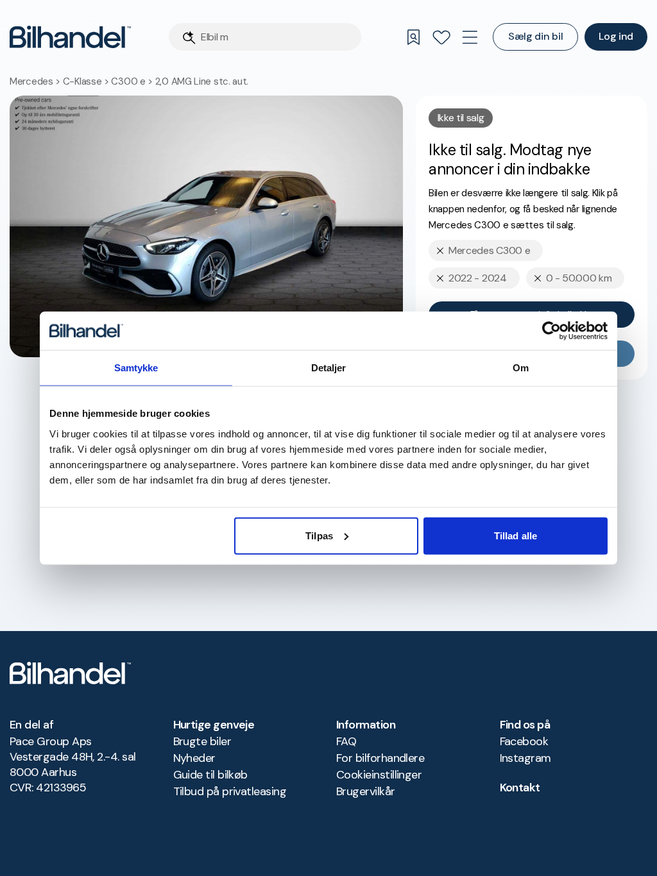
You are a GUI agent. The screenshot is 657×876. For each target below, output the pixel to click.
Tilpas (319, 535)
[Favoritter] (441, 37)
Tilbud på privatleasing (230, 791)
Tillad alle (515, 535)
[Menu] (470, 37)
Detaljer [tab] (328, 367)
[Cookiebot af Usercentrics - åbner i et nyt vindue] (551, 331)
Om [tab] (521, 367)
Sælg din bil (535, 36)
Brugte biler (202, 741)
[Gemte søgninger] (413, 37)
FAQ (346, 741)
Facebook (524, 741)
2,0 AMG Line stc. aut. (201, 81)
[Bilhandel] (70, 37)
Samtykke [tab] (136, 367)
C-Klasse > (87, 81)
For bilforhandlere (380, 758)
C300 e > (133, 81)
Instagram (525, 758)
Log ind (616, 36)
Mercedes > (36, 81)
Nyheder (194, 758)
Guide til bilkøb (210, 775)
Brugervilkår (365, 791)
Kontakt (520, 787)
